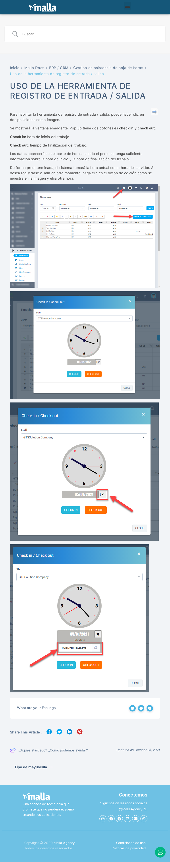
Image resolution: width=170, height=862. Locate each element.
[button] (127, 6)
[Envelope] (135, 818)
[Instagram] (102, 818)
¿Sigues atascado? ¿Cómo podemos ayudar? (53, 750)
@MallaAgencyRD (133, 809)
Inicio (14, 67)
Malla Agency (64, 842)
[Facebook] (111, 818)
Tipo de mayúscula (30, 767)
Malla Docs (34, 67)
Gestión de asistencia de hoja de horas (108, 67)
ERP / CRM (58, 67)
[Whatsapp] (143, 818)
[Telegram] (119, 818)
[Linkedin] (127, 818)
